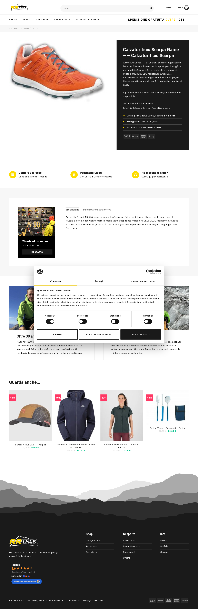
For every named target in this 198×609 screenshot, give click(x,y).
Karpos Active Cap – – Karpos (30, 445)
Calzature (14, 28)
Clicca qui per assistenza (154, 176)
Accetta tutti (141, 334)
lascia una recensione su (25, 581)
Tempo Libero (157, 108)
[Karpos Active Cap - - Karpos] (30, 415)
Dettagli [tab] (99, 281)
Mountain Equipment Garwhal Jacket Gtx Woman (76, 445)
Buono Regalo (62, 19)
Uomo (26, 28)
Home (12, 19)
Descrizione (72, 210)
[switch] (83, 321)
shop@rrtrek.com (93, 600)
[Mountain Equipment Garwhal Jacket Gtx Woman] (76, 415)
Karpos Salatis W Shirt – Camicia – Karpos (122, 445)
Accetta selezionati (99, 334)
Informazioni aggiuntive (97, 210)
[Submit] (151, 8)
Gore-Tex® (42, 19)
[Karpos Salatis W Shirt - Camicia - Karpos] (121, 415)
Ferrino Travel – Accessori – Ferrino (167, 428)
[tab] (72, 210)
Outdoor (36, 28)
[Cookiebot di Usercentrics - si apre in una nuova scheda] (148, 271)
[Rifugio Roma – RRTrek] (26, 7)
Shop (25, 19)
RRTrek (15, 564)
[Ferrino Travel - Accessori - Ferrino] (167, 407)
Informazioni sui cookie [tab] (142, 281)
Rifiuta (57, 334)
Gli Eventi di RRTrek (87, 19)
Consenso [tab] (55, 281)
